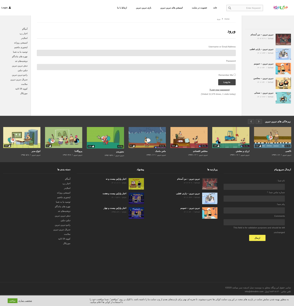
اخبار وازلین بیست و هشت (114, 193)
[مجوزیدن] (105, 137)
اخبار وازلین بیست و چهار (115, 208)
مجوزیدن (120, 151)
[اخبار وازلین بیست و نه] (136, 184)
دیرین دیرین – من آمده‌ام (262, 34)
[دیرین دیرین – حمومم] (283, 68)
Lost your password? (219, 90)
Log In (227, 82)
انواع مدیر (36, 151)
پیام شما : (280, 204)
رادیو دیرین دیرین (20, 75)
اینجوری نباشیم (21, 47)
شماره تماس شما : (276, 192)
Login (5, 7)
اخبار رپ (24, 33)
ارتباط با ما (122, 7)
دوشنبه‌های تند (21, 61)
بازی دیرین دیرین (143, 7)
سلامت (24, 84)
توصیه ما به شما (20, 52)
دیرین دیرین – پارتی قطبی (261, 49)
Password (231, 61)
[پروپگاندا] (63, 137)
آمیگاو (25, 29)
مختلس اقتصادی (200, 151)
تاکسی (288, 151)
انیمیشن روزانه (21, 42)
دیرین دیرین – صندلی (263, 93)
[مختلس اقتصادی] (189, 137)
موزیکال (24, 93)
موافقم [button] (12, 301)
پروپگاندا (78, 151)
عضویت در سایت (199, 7)
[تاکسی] (272, 137)
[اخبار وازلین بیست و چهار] (136, 213)
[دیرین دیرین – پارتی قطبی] (283, 54)
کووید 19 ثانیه (21, 88)
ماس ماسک (160, 151)
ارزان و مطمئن (242, 151)
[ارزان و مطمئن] (230, 137)
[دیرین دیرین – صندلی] (283, 98)
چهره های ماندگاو (20, 56)
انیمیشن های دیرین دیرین (171, 7)
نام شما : (281, 180)
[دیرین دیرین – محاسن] (283, 83)
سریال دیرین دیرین (19, 79)
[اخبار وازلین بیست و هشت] (136, 198)
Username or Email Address (222, 46)
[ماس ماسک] (147, 137)
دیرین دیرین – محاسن (263, 78)
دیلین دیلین (23, 70)
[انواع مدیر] (21, 137)
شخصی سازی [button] (25, 301)
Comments (279, 216)
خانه (215, 7)
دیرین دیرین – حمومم (263, 63)
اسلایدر (24, 38)
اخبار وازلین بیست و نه (116, 179)
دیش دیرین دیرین (20, 65)
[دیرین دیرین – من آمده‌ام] (283, 39)
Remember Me (226, 75)
